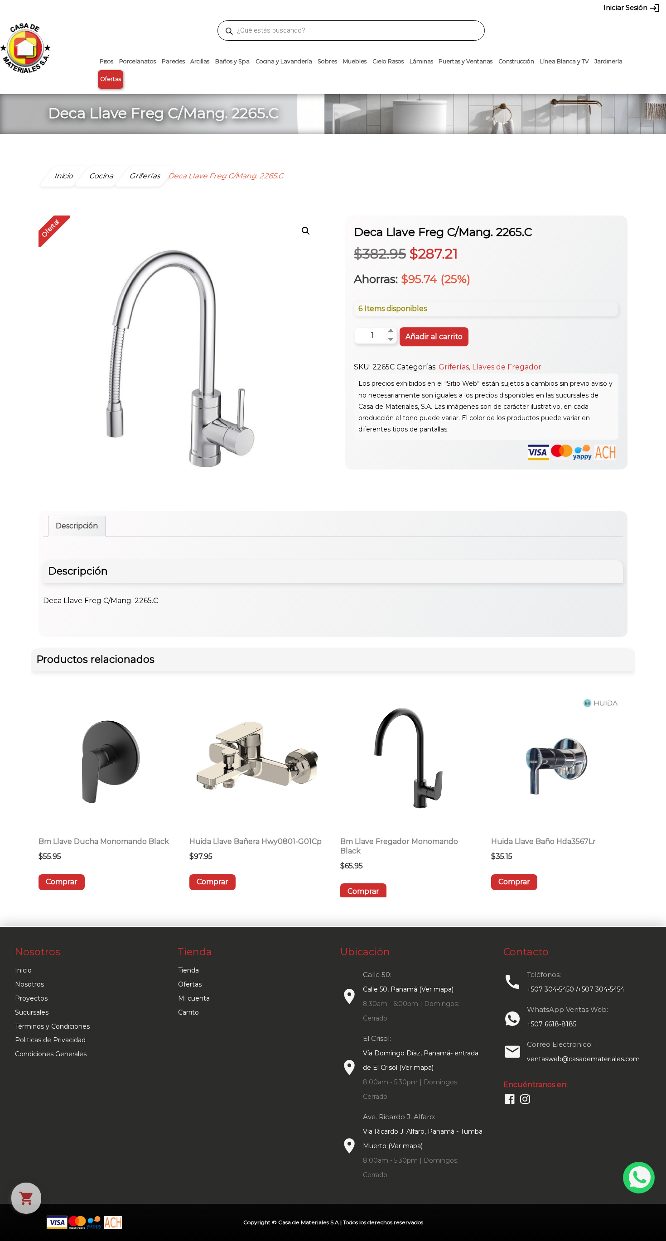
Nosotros (29, 984)
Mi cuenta (194, 998)
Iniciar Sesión (631, 8)
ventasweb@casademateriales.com (129, 7)
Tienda (188, 970)
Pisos (106, 61)
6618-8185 (384, 7)
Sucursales (31, 1012)
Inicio (23, 970)
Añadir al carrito (434, 336)
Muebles (355, 61)
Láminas (421, 61)
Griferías (454, 367)
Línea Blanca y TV (564, 61)
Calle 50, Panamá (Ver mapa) (408, 989)
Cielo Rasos (388, 61)
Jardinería (608, 61)
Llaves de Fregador (506, 367)
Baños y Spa (232, 61)
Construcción (516, 61)
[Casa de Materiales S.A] (23, 34)
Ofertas (110, 79)
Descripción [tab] (77, 526)
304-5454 (352, 7)
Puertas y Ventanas (465, 61)
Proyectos (31, 998)
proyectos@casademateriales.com (237, 7)
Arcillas (199, 61)
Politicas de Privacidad (50, 1040)
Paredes (173, 61)
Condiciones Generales (51, 1054)
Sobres (327, 61)
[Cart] (26, 1198)
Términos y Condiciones (52, 1026)
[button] (306, 231)
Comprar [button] (61, 881)
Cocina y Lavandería (284, 61)
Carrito (188, 1012)
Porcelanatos (137, 61)
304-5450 (319, 7)
